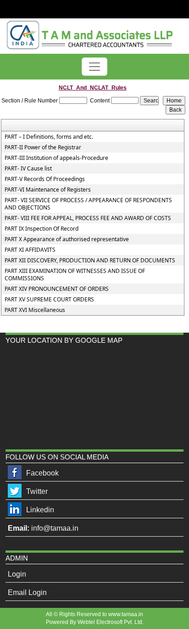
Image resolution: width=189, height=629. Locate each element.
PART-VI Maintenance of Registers (48, 189)
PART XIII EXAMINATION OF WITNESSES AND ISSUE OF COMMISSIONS (75, 274)
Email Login (27, 592)
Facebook (42, 473)
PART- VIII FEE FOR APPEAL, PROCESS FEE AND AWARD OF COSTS (88, 218)
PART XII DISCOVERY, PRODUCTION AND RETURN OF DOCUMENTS (90, 260)
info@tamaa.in (54, 528)
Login (17, 574)
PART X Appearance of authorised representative (67, 239)
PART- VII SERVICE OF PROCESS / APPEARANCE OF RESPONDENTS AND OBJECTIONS (88, 204)
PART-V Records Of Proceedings (45, 179)
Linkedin (40, 510)
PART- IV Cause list (28, 168)
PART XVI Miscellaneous (35, 310)
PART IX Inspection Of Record (41, 228)
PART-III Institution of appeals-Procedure (56, 158)
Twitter (37, 491)
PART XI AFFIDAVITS (30, 250)
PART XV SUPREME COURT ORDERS (49, 299)
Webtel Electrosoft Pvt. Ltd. (111, 622)
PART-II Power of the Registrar (43, 147)
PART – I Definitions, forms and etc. (49, 137)
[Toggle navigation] (94, 66)
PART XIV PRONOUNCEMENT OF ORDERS (57, 289)
